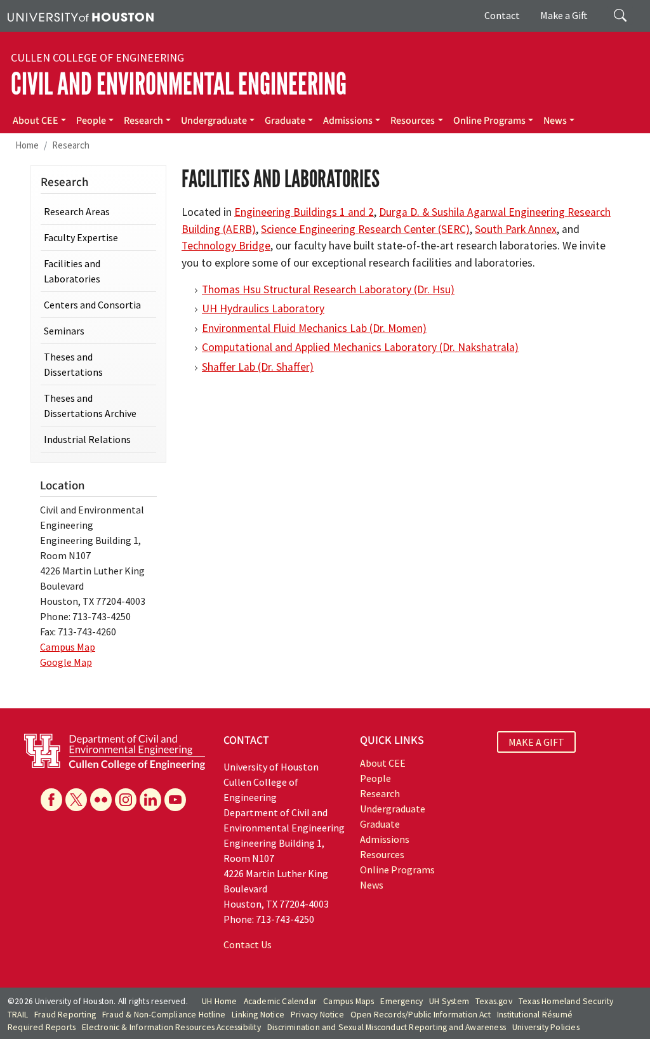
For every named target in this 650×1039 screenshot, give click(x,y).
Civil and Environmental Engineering (179, 84)
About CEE (35, 121)
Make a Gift (564, 15)
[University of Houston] (81, 16)
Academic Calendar (280, 1001)
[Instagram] (125, 799)
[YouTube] (175, 799)
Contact (502, 15)
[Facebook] (51, 799)
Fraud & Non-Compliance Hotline (163, 1014)
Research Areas (77, 211)
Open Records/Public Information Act (420, 1014)
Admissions (348, 121)
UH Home (219, 1001)
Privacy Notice (317, 1014)
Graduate (285, 121)
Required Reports (42, 1027)
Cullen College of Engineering (97, 58)
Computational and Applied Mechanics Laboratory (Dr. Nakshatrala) (360, 347)
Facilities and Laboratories (72, 271)
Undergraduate (214, 121)
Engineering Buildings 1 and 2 (304, 212)
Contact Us (247, 944)
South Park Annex (516, 229)
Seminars (64, 330)
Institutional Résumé (535, 1014)
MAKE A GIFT (536, 742)
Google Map (66, 662)
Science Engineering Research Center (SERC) (365, 229)
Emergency (401, 1001)
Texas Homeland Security (566, 1001)
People (91, 121)
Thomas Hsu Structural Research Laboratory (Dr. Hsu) (328, 289)
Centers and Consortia (92, 304)
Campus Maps (348, 1001)
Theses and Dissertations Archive (90, 406)
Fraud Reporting (65, 1014)
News (555, 121)
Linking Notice (258, 1014)
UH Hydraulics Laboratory (263, 308)
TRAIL (18, 1014)
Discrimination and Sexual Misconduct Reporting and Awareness (386, 1027)
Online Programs (489, 121)
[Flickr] (101, 799)
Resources (412, 121)
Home (27, 145)
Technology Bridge (226, 246)
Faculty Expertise (81, 237)
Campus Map (67, 646)
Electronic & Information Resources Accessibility (171, 1027)
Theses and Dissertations (73, 364)
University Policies (546, 1027)
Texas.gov (493, 1001)
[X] (76, 799)
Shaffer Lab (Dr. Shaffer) (258, 367)
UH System (449, 1001)
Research (143, 121)
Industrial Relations (87, 439)
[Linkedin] (150, 799)
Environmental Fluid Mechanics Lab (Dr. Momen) (314, 328)
